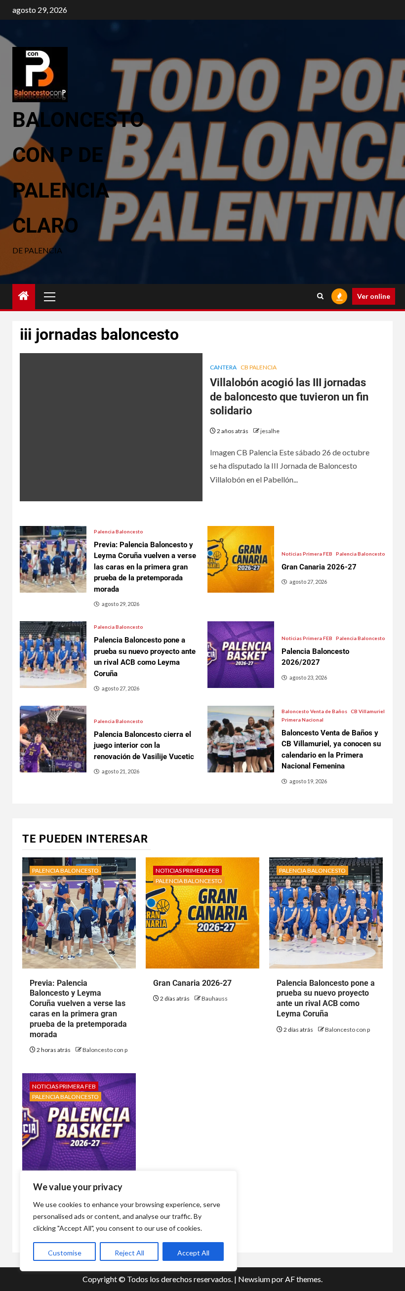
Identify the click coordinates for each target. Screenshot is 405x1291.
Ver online (373, 296)
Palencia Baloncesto (118, 531)
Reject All (129, 1253)
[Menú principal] (50, 296)
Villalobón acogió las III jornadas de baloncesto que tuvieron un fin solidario (289, 396)
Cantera (223, 367)
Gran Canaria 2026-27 (192, 983)
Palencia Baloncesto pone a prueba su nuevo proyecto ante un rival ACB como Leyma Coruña (326, 998)
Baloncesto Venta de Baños (314, 711)
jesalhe (270, 431)
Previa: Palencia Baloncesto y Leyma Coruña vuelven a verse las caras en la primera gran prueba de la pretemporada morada (78, 1008)
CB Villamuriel (368, 711)
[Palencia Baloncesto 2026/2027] (240, 654)
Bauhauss (215, 998)
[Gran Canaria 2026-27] (240, 559)
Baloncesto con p (104, 1049)
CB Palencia (259, 367)
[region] (128, 1220)
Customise (64, 1253)
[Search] (320, 296)
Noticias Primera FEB (307, 554)
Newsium (254, 1279)
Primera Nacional (303, 720)
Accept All (193, 1253)
